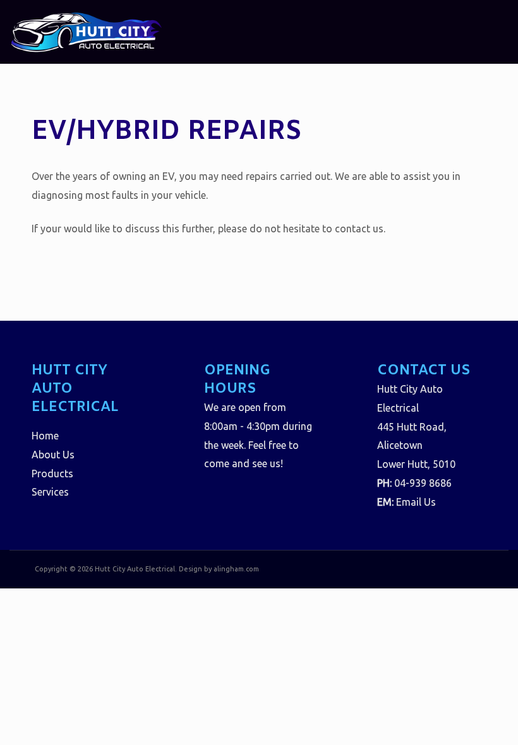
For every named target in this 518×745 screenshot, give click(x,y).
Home (45, 435)
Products (52, 473)
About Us (53, 454)
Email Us (416, 502)
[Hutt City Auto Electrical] (86, 31)
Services (50, 492)
